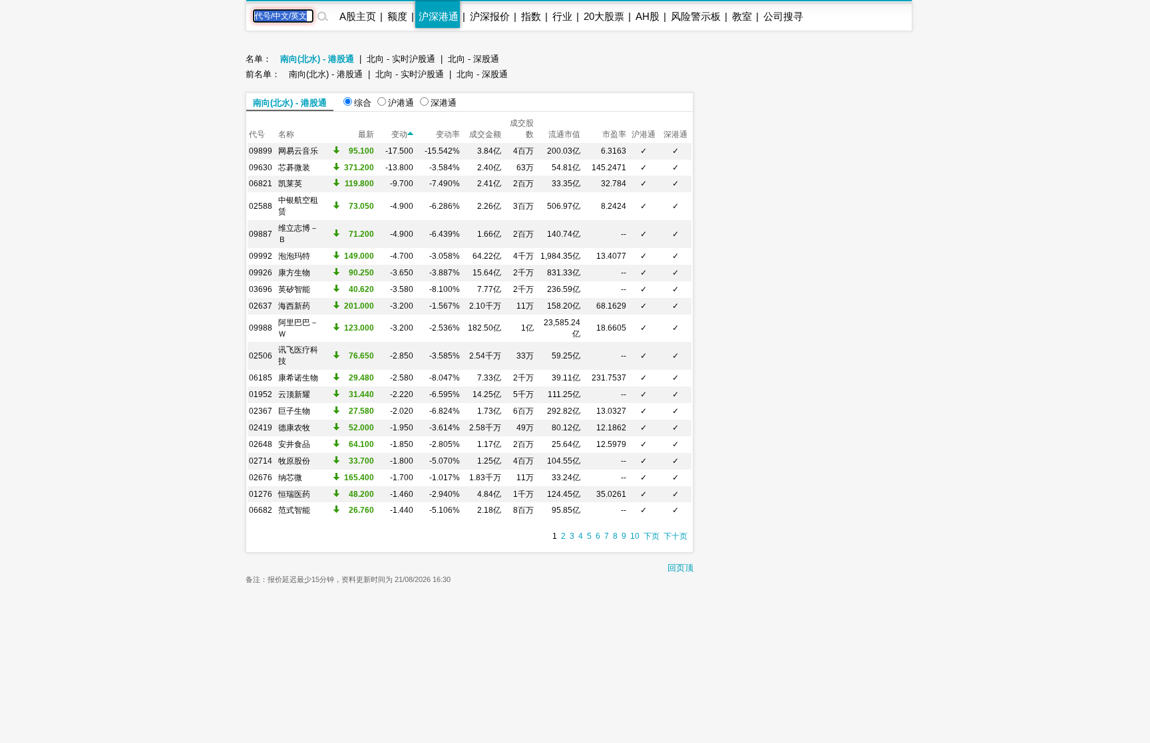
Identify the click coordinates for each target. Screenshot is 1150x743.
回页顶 (680, 568)
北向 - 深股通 (473, 59)
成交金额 (485, 134)
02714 (260, 461)
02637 (260, 306)
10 (635, 536)
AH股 (648, 16)
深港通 (444, 103)
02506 (260, 356)
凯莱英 (290, 183)
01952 (260, 394)
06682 (260, 510)
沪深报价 (490, 16)
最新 (366, 134)
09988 (260, 328)
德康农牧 (294, 427)
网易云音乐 (298, 151)
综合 (362, 103)
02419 (260, 427)
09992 (260, 256)
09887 (260, 234)
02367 (260, 411)
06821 (260, 183)
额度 (397, 16)
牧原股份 (294, 461)
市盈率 (614, 134)
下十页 (675, 536)
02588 (260, 206)
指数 (531, 16)
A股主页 (357, 16)
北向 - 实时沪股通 (401, 59)
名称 (286, 134)
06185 (260, 377)
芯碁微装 (294, 167)
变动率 (448, 134)
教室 (742, 16)
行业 (562, 16)
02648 (260, 444)
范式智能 (294, 510)
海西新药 (294, 306)
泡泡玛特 (294, 256)
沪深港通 (439, 16)
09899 (260, 151)
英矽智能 (294, 289)
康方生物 (294, 272)
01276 (260, 494)
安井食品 (294, 444)
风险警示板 (696, 16)
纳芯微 (290, 477)
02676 (260, 477)
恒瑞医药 (294, 494)
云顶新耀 (294, 394)
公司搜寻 (783, 16)
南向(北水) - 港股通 (317, 59)
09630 (260, 167)
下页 (652, 536)
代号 (257, 134)
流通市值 (564, 134)
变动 (399, 134)
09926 (260, 272)
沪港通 (401, 103)
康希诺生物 (298, 377)
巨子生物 (294, 411)
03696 (260, 289)
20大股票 (604, 16)
